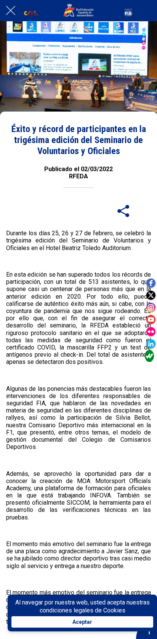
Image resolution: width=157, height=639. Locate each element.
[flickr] (150, 331)
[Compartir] (123, 210)
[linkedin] (150, 343)
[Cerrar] (10, 10)
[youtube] (150, 319)
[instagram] (150, 307)
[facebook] (150, 283)
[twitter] (150, 295)
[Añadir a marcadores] (142, 210)
